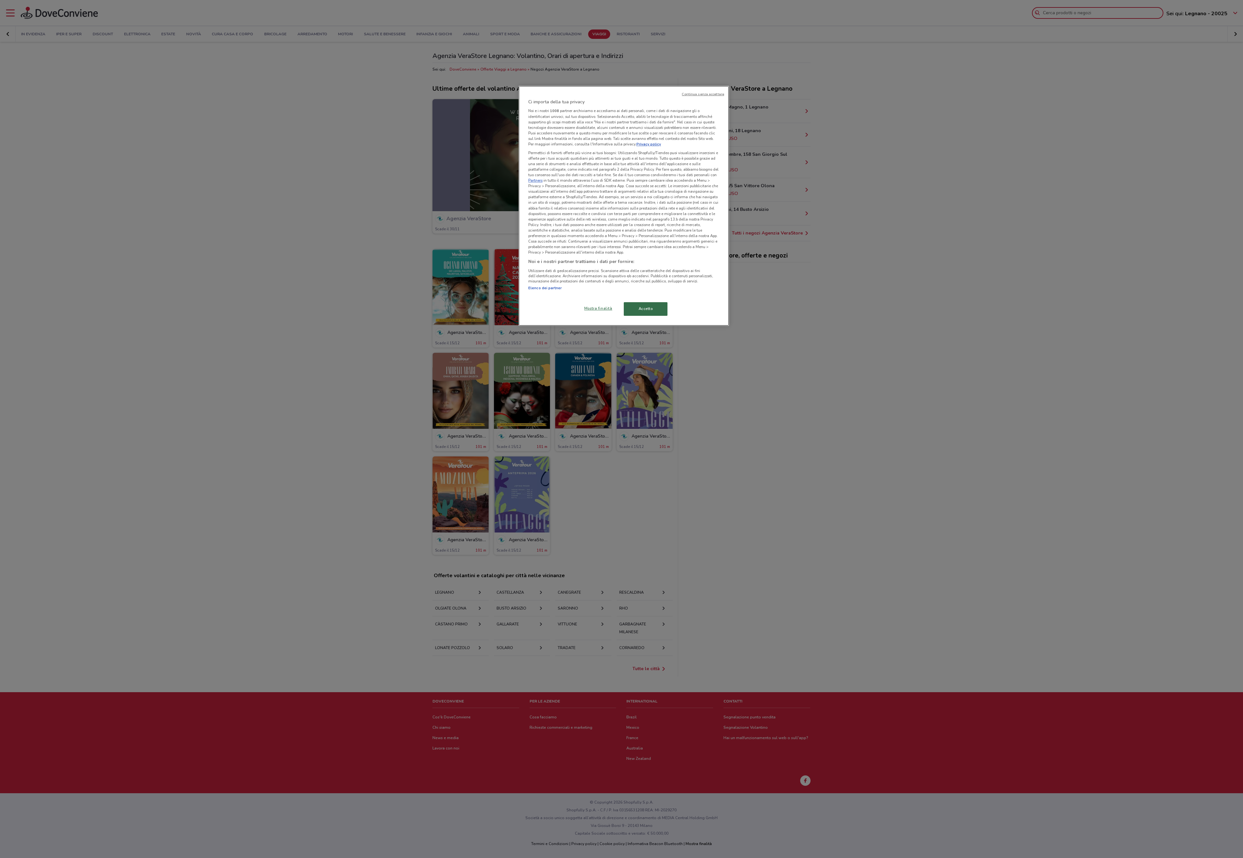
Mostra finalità (598, 308)
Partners (535, 180)
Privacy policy (648, 144)
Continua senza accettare (703, 94)
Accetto (646, 308)
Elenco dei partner (545, 288)
